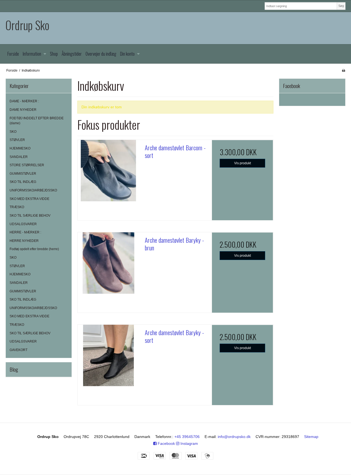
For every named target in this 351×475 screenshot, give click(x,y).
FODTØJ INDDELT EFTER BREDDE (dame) (37, 120)
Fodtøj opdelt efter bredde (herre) (34, 249)
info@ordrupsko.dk (234, 436)
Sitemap (311, 436)
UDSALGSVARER (23, 224)
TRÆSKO (17, 207)
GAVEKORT (18, 350)
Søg (341, 5)
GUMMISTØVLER (23, 174)
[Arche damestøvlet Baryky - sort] (108, 355)
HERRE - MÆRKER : (25, 232)
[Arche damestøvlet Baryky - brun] (108, 263)
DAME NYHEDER (23, 110)
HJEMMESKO (20, 148)
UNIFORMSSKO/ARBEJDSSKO (33, 190)
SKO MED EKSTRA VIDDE (29, 199)
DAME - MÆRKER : (24, 101)
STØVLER (17, 140)
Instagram (188, 443)
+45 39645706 (187, 436)
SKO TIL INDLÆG (23, 182)
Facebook (166, 443)
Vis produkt (242, 163)
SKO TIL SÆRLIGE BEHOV (30, 215)
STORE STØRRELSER (27, 165)
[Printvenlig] (343, 70)
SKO (13, 132)
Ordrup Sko (27, 25)
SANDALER (19, 157)
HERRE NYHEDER (24, 241)
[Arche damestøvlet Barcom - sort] (108, 170)
